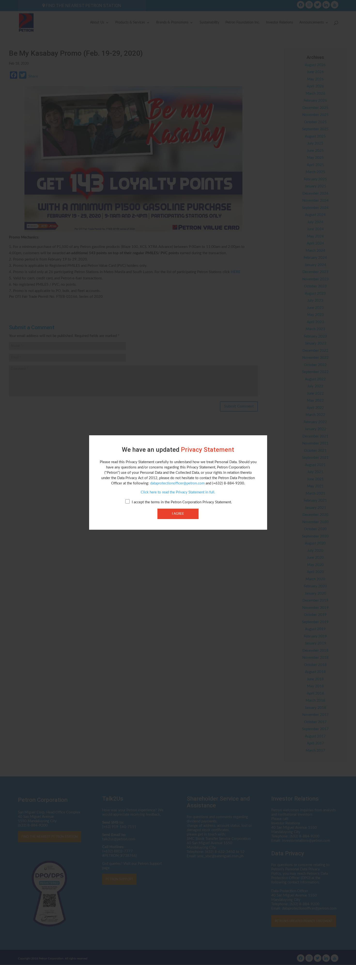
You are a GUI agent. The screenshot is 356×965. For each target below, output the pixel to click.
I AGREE (178, 513)
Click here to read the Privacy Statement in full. (178, 492)
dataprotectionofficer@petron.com (177, 483)
